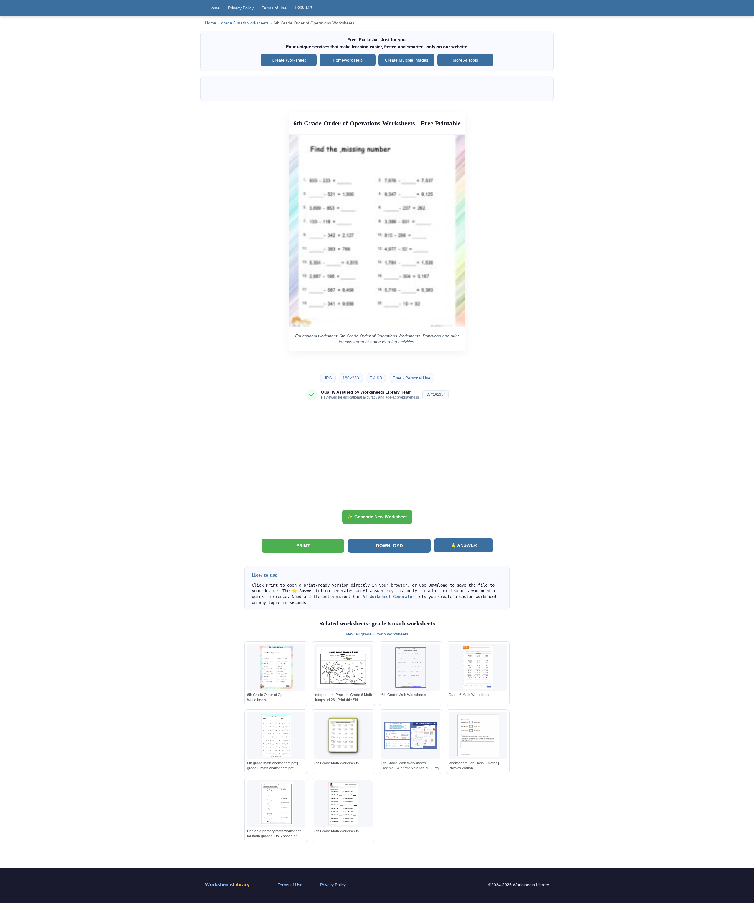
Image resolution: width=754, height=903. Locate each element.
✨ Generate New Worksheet (377, 516)
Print (303, 545)
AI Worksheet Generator (388, 596)
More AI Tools (465, 60)
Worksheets (227, 884)
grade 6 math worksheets (245, 23)
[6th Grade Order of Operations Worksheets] (276, 667)
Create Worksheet (289, 60)
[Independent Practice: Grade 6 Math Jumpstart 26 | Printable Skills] (343, 667)
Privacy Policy (241, 8)
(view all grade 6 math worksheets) (377, 634)
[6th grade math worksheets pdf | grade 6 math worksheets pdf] (276, 735)
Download (389, 545)
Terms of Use (274, 8)
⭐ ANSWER (464, 545)
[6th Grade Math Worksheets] (410, 667)
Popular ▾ (303, 7)
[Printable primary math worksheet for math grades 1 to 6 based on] (276, 803)
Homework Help (348, 60)
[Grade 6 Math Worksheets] (477, 667)
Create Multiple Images (406, 60)
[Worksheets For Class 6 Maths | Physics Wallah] (477, 735)
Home (214, 8)
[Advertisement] (377, 457)
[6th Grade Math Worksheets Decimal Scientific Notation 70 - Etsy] (410, 735)
